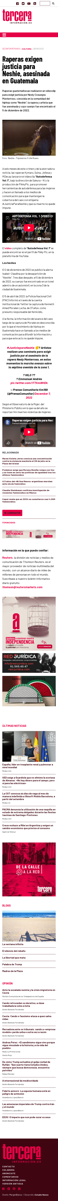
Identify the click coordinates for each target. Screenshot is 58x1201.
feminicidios (8, 522)
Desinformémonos (11, 48)
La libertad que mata (14, 957)
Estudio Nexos (41, 1195)
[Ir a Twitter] (23, 3)
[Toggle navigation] (4, 34)
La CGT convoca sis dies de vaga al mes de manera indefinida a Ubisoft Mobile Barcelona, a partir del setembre (28, 796)
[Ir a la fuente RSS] (34, 3)
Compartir (13, 512)
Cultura (26, 48)
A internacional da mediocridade (20, 1080)
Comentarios (10, 1176)
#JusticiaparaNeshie (20, 347)
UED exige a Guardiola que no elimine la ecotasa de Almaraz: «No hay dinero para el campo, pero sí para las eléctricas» (28, 780)
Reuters (7, 557)
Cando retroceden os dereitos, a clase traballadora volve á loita (23, 1004)
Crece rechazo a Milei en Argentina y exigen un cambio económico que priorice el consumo (27, 827)
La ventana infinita (12, 944)
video (8, 248)
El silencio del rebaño (14, 950)
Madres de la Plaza (12, 971)
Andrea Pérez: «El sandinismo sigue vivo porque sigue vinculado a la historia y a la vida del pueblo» (28, 1045)
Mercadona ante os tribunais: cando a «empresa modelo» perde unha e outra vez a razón (28, 1030)
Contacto (8, 1166)
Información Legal (14, 1180)
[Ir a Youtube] (28, 3)
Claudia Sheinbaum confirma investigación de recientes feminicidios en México (25, 491)
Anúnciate (8, 1173)
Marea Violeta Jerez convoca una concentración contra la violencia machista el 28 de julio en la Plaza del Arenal (27, 461)
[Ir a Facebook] (17, 3)
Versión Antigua (12, 1183)
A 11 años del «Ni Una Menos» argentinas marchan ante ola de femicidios (27, 482)
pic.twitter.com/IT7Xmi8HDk (29, 383)
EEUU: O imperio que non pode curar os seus (26, 1117)
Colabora (8, 1170)
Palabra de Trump (12, 964)
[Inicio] (17, 16)
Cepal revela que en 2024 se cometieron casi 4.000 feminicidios (28, 500)
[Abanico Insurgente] (29, 696)
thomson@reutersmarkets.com (22, 587)
